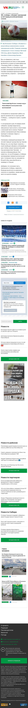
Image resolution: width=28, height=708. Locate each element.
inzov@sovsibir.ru (12, 682)
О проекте (4, 625)
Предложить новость (14, 207)
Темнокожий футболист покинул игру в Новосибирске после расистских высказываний (14, 105)
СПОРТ (11, 243)
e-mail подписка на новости (11, 639)
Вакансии (4, 632)
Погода (3, 635)
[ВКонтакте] (8, 203)
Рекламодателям (7, 630)
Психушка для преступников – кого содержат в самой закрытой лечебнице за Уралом (13, 297)
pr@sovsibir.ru (22, 684)
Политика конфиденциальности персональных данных (13, 700)
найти (20, 321)
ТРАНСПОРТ (5, 576)
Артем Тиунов (14, 21)
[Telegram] (17, 203)
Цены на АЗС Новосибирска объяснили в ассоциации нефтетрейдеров (14, 582)
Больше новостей (14, 359)
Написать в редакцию (14, 660)
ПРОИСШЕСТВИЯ (13, 262)
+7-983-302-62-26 (9, 685)
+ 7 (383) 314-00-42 (16, 681)
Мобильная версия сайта (9, 644)
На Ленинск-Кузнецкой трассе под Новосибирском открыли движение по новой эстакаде (13, 555)
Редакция (4, 628)
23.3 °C (9, 2)
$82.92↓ (13, 2)
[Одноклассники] (13, 203)
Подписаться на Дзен (10, 310)
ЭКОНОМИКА (5, 602)
